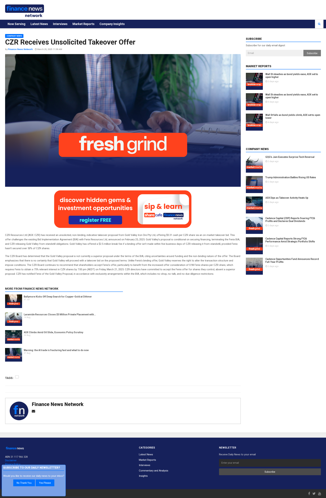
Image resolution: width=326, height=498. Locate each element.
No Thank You (24, 483)
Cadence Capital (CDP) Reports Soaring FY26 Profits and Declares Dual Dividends (290, 219)
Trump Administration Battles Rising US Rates (290, 177)
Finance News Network (57, 404)
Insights (143, 475)
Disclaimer (11, 460)
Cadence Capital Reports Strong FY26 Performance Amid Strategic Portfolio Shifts (290, 240)
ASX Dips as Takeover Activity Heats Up (286, 197)
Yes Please (45, 483)
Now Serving (16, 24)
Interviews (60, 24)
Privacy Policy (12, 464)
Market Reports (83, 24)
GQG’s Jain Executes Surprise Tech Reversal (289, 157)
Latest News (39, 24)
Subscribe (312, 53)
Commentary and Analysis (153, 470)
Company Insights (112, 24)
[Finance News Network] (24, 10)
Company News (14, 36)
